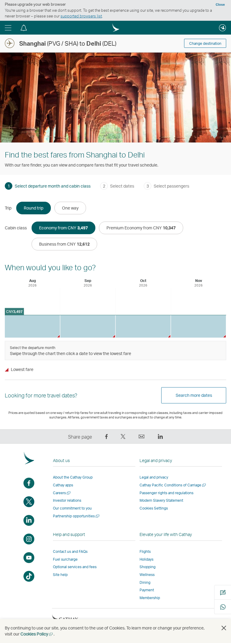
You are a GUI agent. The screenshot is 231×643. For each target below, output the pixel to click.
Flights (145, 551)
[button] (8, 28)
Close (220, 4)
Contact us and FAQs (70, 551)
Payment (147, 590)
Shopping (148, 567)
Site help (60, 574)
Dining (145, 582)
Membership (150, 598)
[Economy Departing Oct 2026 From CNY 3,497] (143, 326)
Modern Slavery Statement (161, 500)
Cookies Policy (37, 633)
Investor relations (67, 500)
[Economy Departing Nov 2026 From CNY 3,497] (198, 326)
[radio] (33, 208)
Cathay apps (63, 485)
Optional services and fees (75, 567)
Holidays (146, 559)
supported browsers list (81, 16)
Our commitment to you (72, 508)
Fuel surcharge (65, 559)
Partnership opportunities (76, 516)
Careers (62, 493)
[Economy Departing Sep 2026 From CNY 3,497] (87, 326)
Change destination (205, 43)
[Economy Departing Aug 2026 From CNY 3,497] (32, 326)
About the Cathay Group (73, 477)
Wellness (147, 574)
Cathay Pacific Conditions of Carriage (173, 485)
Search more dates (194, 395)
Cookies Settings (154, 508)
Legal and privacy (154, 477)
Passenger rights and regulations (166, 493)
